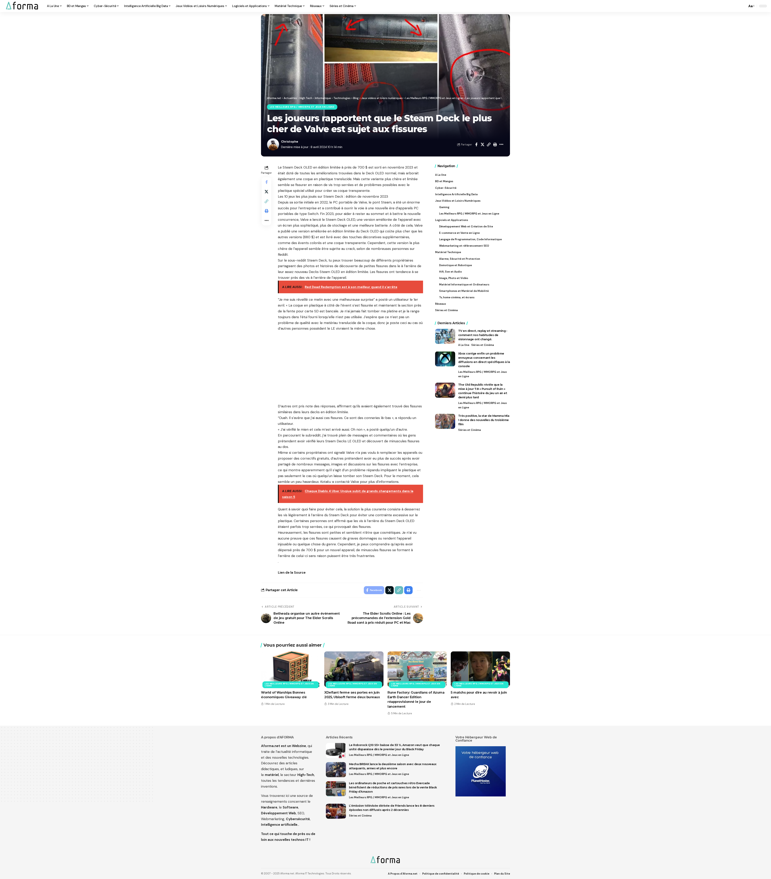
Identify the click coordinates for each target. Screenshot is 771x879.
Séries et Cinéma (482, 345)
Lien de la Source (292, 572)
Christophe (289, 142)
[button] (743, 6)
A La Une (463, 345)
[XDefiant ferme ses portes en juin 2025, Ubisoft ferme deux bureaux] (353, 669)
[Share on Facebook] (476, 144)
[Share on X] (482, 144)
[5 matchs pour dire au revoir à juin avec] (480, 669)
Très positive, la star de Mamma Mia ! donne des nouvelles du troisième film (483, 420)
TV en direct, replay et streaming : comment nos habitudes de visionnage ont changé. (482, 335)
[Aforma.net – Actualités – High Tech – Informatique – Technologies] (385, 860)
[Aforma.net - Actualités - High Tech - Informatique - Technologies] (22, 6)
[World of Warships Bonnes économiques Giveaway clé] (290, 669)
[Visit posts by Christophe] (273, 144)
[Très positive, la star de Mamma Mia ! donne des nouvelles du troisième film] (445, 421)
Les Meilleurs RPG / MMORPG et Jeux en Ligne (302, 106)
